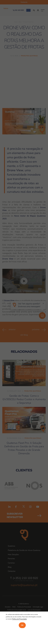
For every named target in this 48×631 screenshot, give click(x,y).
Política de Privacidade (19, 619)
